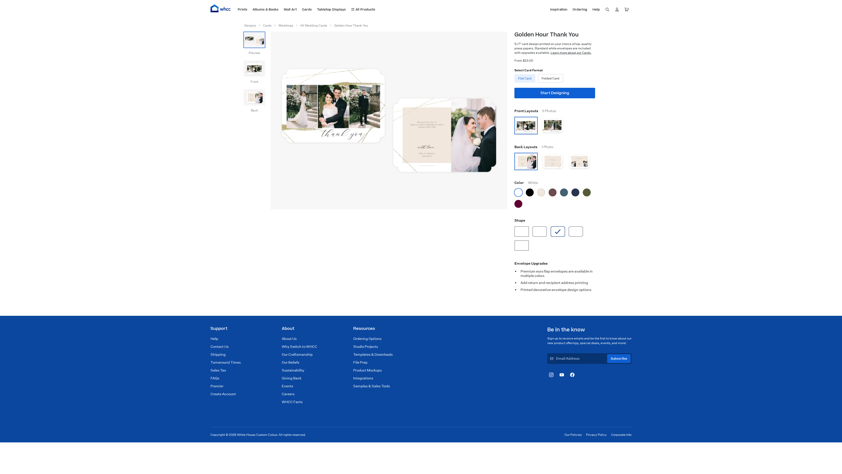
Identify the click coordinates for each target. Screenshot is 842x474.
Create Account (223, 394)
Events (287, 386)
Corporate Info (621, 435)
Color (526, 183)
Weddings (285, 25)
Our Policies (573, 435)
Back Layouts (533, 147)
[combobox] (607, 9)
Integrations (363, 378)
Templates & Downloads (373, 354)
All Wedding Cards (313, 25)
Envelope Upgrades (531, 263)
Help (214, 339)
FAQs (214, 378)
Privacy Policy (596, 435)
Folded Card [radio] (550, 78)
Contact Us (219, 347)
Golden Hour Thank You (351, 25)
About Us (289, 339)
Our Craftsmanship (297, 354)
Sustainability (293, 370)
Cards (267, 25)
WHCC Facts (292, 402)
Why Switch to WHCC (299, 347)
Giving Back (291, 378)
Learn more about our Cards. (571, 53)
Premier (216, 386)
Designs (250, 25)
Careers (288, 394)
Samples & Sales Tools (371, 386)
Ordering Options (367, 339)
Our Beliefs (290, 362)
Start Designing (555, 93)
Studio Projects (365, 347)
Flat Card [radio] (525, 78)
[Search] (607, 9)
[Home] (220, 8)
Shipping (218, 354)
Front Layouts (535, 111)
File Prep (360, 362)
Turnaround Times (225, 362)
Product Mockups (367, 370)
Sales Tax (218, 370)
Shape (519, 220)
